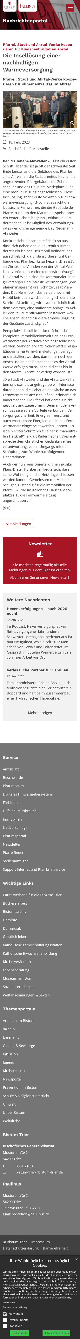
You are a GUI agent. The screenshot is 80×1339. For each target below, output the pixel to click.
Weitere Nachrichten (28, 599)
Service (10, 757)
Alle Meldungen (18, 523)
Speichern (19, 1333)
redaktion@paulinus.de (31, 1214)
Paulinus (12, 1184)
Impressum (9, 1302)
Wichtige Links (18, 883)
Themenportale (19, 1008)
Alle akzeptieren (56, 1333)
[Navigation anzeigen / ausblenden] (70, 8)
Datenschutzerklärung (56, 1297)
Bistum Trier (16, 1134)
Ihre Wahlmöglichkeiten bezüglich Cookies (40, 1263)
